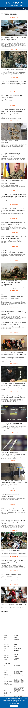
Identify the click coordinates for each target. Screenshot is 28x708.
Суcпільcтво (7, 653)
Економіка (6, 644)
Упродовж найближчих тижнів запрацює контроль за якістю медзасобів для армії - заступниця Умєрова (14, 482)
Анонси (21, 5)
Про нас (6, 665)
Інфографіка (17, 648)
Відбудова (6, 639)
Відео (15, 644)
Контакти (6, 667)
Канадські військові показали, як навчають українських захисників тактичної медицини (13, 312)
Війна (5, 637)
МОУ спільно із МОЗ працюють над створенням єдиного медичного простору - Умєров (13, 210)
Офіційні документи (17, 659)
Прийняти (14, 705)
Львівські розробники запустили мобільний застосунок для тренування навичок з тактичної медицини (12, 296)
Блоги (15, 646)
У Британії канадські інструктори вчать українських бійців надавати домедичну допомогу (13, 521)
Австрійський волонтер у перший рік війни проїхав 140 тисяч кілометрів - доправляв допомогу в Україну (13, 111)
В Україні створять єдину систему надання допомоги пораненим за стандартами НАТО (12, 282)
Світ (5, 648)
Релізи (16, 661)
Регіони (6, 650)
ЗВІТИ (5, 690)
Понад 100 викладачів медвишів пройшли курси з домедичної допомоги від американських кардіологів (13, 354)
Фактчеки (6, 646)
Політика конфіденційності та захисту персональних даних (8, 686)
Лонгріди (16, 650)
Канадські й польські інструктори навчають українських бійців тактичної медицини (12, 561)
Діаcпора (6, 657)
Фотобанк (10, 5)
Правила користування (7, 675)
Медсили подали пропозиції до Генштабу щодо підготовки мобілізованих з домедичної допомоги (13, 154)
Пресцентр (16, 5)
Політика (6, 641)
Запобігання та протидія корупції (8, 681)
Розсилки (6, 695)
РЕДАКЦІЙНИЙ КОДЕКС (7, 693)
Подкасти (16, 635)
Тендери (6, 677)
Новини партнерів (17, 653)
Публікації (16, 637)
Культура (6, 655)
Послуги (5, 5)
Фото (15, 642)
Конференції (17, 656)
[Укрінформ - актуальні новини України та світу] (14, 2)
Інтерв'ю (16, 639)
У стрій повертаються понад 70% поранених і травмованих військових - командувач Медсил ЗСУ (12, 182)
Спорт (5, 659)
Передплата (7, 670)
